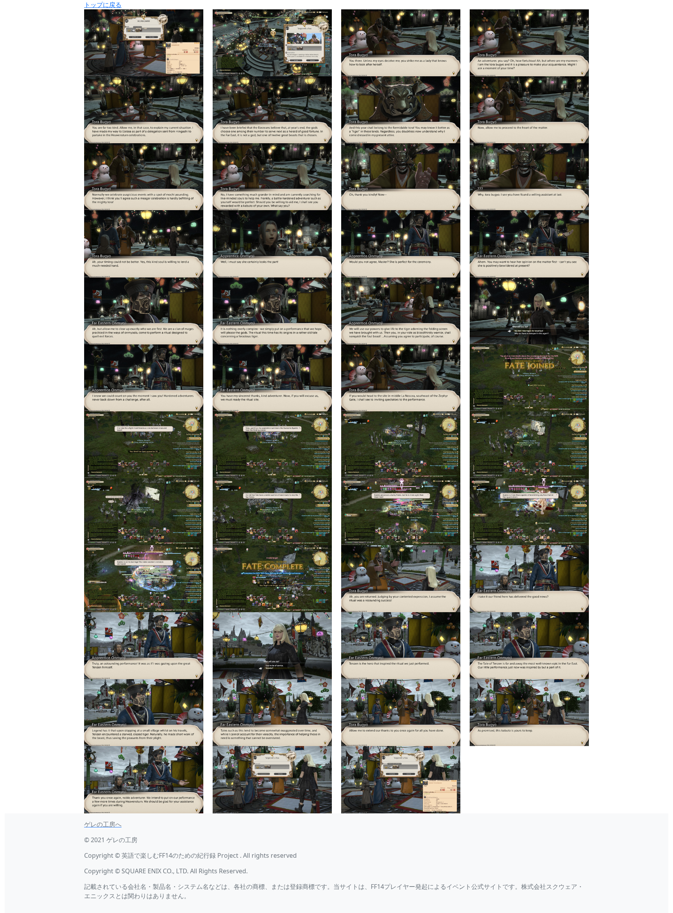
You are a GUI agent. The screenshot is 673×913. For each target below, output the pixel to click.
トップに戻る (103, 4)
